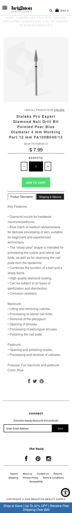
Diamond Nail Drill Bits (34, 17)
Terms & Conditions (53, 477)
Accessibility (36, 481)
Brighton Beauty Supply (48, 499)
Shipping (13, 477)
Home (10, 17)
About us (27, 473)
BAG (63, 10)
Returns (57, 473)
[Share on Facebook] (29, 382)
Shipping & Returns (50, 197)
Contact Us (43, 473)
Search (14, 473)
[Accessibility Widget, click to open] (65, 492)
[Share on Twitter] (35, 382)
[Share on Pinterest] (42, 382)
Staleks (59, 110)
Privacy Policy (30, 477)
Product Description (21, 196)
